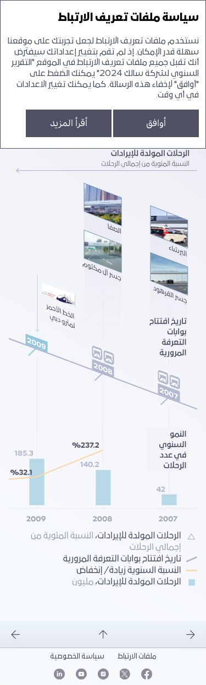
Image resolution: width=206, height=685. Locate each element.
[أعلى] (103, 634)
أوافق (156, 123)
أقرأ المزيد (68, 123)
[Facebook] (146, 673)
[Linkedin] (59, 673)
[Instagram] (103, 673)
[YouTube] (81, 673)
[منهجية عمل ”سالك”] (45, 634)
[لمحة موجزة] (161, 634)
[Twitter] (125, 673)
